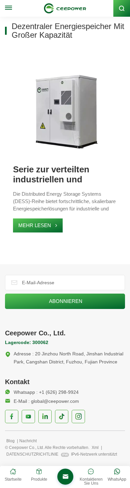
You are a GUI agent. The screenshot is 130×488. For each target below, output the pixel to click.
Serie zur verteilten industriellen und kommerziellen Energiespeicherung (54, 174)
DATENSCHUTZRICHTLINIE (32, 454)
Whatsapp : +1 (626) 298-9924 (46, 392)
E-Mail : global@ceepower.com (46, 401)
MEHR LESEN (34, 225)
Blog (11, 441)
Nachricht (28, 441)
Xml (95, 447)
